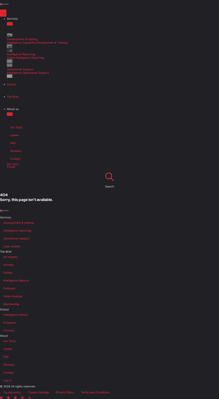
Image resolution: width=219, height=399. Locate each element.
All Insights (10, 257)
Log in (7, 380)
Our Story (16, 127)
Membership (11, 304)
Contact (15, 158)
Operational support (16, 238)
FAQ (12, 143)
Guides (7, 272)
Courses (8, 330)
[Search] (109, 176)
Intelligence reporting (17, 230)
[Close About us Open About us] (10, 114)
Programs (9, 322)
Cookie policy (12, 392)
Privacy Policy (65, 392)
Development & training (18, 222)
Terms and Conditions (95, 392)
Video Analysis (12, 296)
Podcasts (9, 288)
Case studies (11, 246)
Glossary (16, 151)
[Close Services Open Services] (10, 23)
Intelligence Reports (16, 280)
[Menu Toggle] (3, 13)
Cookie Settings (38, 392)
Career (14, 135)
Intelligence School (15, 314)
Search (109, 186)
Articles (8, 264)
